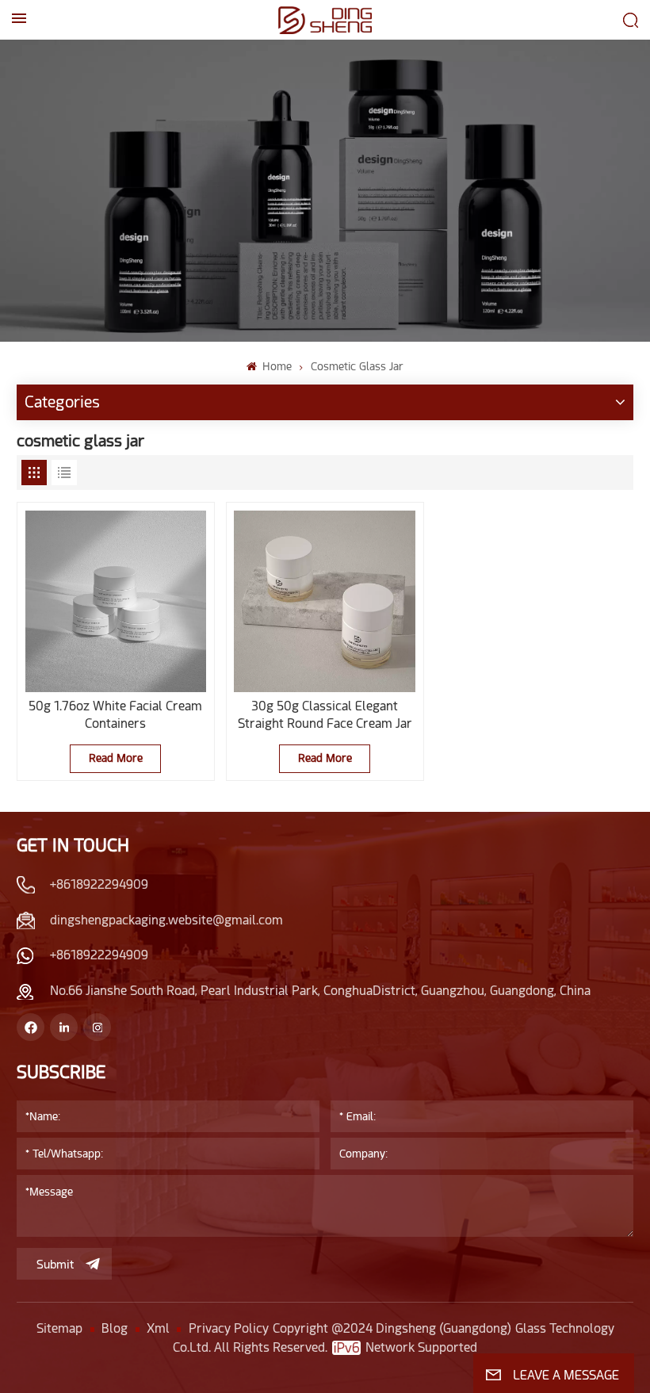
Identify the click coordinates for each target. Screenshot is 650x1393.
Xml (158, 1328)
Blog (114, 1328)
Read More (116, 758)
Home (275, 366)
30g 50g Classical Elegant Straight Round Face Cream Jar (325, 714)
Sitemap (59, 1328)
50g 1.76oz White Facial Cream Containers (115, 714)
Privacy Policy (229, 1328)
